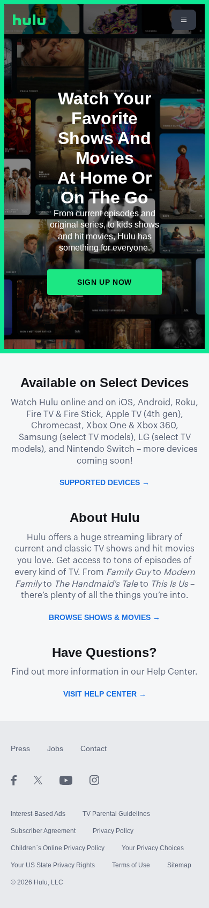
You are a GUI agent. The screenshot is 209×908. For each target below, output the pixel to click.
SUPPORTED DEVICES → (104, 482)
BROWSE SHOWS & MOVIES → (104, 617)
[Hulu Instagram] (94, 779)
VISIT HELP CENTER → (104, 694)
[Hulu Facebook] (22, 779)
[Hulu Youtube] (74, 779)
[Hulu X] (46, 779)
